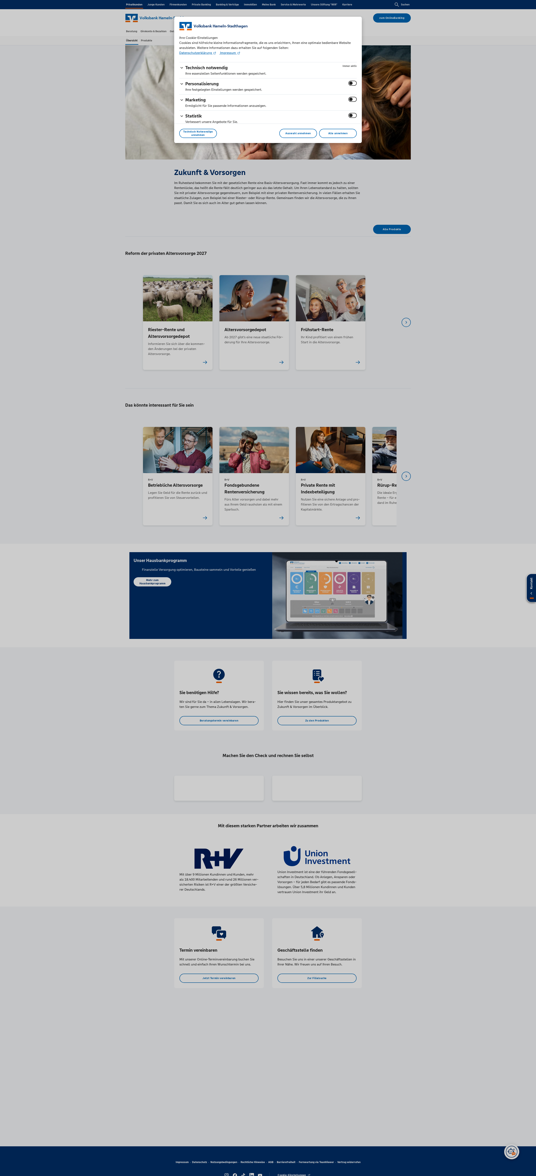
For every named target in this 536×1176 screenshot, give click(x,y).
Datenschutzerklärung (196, 53)
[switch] (352, 83)
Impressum (228, 53)
